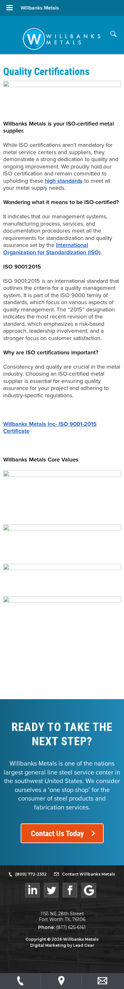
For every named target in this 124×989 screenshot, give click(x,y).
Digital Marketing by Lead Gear (62, 945)
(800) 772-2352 (31, 874)
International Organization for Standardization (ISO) (51, 249)
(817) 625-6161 (71, 927)
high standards (64, 180)
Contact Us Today (57, 833)
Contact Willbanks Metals (88, 874)
